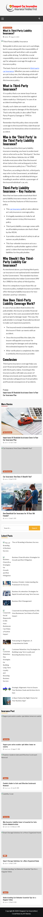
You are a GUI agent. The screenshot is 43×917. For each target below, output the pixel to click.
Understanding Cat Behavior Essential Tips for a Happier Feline (19, 898)
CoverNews (16, 914)
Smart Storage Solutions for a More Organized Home (21, 861)
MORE (5, 856)
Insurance (6, 739)
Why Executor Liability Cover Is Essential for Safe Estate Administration (20, 823)
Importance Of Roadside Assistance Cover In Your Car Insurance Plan (20, 392)
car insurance (15, 209)
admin (6, 37)
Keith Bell (7, 827)
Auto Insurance (7, 27)
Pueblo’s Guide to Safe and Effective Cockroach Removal (19, 784)
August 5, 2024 (15, 37)
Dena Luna (7, 749)
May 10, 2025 (13, 902)
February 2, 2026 (16, 827)
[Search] (39, 18)
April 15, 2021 (13, 479)
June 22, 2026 (16, 788)
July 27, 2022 (13, 442)
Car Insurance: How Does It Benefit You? (17, 476)
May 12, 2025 (13, 863)
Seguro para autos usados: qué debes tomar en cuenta (19, 745)
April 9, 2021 (13, 518)
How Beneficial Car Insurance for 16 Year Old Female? (19, 514)
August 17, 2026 (16, 749)
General (6, 778)
